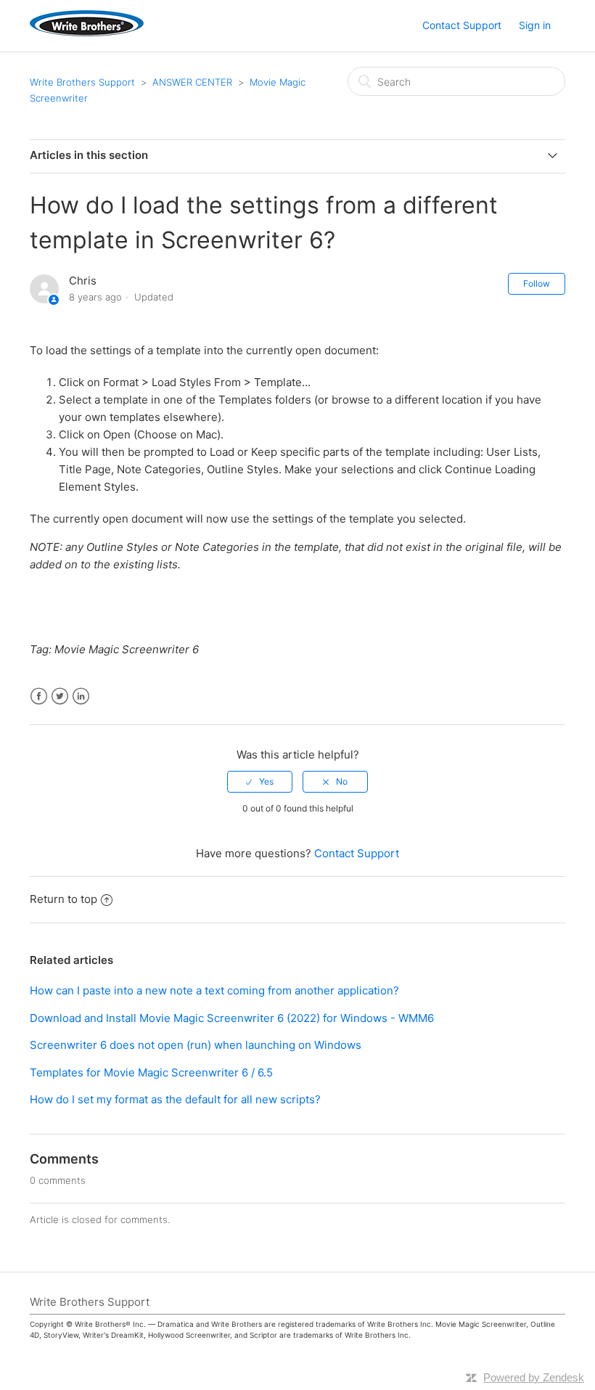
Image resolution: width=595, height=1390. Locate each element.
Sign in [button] (535, 25)
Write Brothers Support (82, 82)
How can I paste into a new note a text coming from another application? (214, 990)
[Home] (87, 32)
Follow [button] (536, 283)
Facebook (39, 696)
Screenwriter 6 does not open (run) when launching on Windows (195, 1045)
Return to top (63, 899)
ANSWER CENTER (192, 82)
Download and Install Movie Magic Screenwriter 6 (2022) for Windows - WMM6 (232, 1018)
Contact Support (461, 25)
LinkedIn (81, 696)
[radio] (259, 782)
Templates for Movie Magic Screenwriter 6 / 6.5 (151, 1072)
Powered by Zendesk (533, 1377)
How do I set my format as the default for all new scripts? (175, 1099)
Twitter (60, 696)
